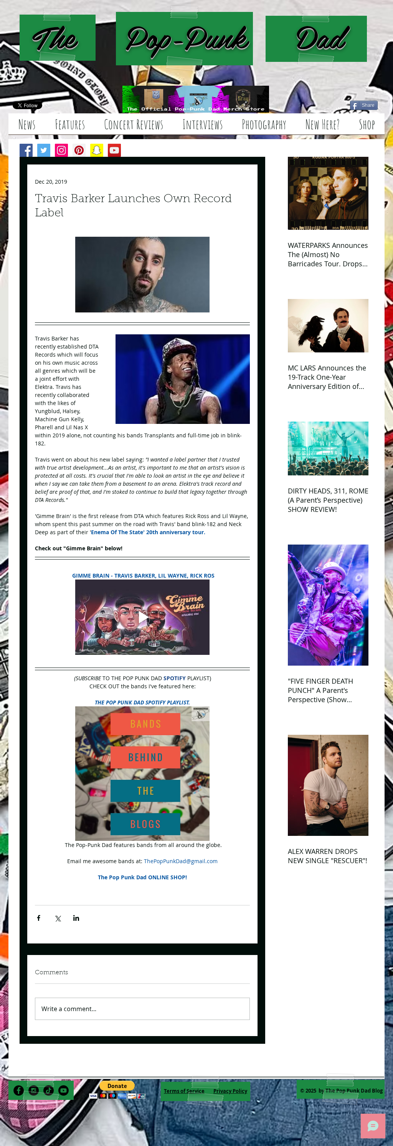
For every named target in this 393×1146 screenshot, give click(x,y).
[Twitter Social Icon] (43, 150)
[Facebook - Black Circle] (18, 1090)
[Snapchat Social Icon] (96, 150)
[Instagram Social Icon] (61, 150)
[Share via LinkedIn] (76, 918)
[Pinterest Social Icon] (79, 150)
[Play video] (142, 617)
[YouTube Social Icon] (114, 150)
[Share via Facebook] (38, 918)
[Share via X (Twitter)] (57, 918)
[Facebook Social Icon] (26, 150)
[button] (117, 1090)
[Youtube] (63, 1090)
